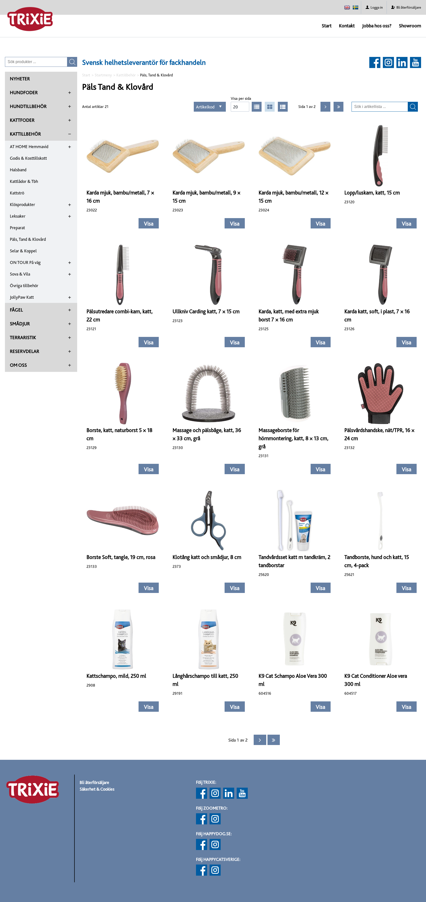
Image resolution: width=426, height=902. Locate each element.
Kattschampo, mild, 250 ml (116, 676)
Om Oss (18, 365)
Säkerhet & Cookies (97, 789)
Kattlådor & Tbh (24, 181)
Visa (148, 223)
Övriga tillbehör (24, 285)
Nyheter (20, 79)
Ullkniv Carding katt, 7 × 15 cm (206, 311)
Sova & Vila (20, 274)
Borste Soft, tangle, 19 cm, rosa (121, 557)
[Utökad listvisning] (283, 107)
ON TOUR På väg (25, 262)
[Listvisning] (257, 107)
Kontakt (347, 26)
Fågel (16, 310)
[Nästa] (325, 107)
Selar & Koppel (23, 250)
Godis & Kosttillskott (28, 158)
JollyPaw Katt (22, 297)
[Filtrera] (413, 107)
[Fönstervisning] (270, 107)
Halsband (18, 169)
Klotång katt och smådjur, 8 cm (207, 557)
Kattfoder (22, 120)
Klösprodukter (22, 204)
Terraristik (23, 337)
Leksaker (17, 216)
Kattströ (17, 192)
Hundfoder (24, 92)
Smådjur (20, 324)
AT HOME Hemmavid (29, 146)
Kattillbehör (25, 134)
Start (327, 26)
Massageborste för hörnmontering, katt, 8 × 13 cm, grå (293, 438)
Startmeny (103, 75)
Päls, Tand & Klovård (28, 239)
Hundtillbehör (28, 106)
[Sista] (338, 107)
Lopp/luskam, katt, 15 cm (372, 192)
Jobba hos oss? (376, 26)
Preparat (17, 227)
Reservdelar (24, 351)
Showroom (410, 26)
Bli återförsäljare (94, 782)
